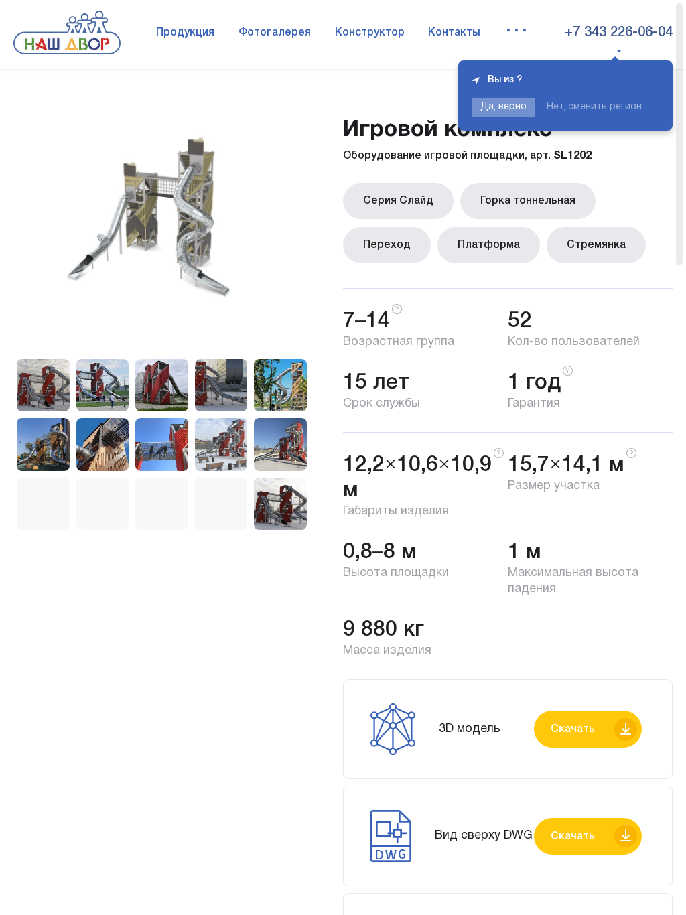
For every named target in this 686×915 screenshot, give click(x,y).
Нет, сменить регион (594, 106)
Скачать (573, 729)
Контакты (454, 33)
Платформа (489, 245)
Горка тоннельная (527, 201)
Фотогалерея (274, 33)
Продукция (185, 33)
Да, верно (503, 106)
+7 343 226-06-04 (619, 33)
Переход (387, 245)
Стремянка (596, 245)
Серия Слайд (398, 201)
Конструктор (370, 33)
